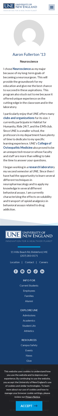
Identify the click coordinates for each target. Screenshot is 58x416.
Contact (29, 262)
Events (29, 350)
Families (29, 295)
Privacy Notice (32, 396)
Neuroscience (22, 69)
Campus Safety (29, 345)
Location (15, 262)
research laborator (41, 167)
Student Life (29, 325)
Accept (26, 406)
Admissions (29, 315)
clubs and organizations (18, 118)
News (29, 355)
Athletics (29, 330)
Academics (29, 320)
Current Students (29, 285)
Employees (29, 290)
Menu (52, 7)
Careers (43, 262)
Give (29, 360)
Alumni (29, 301)
